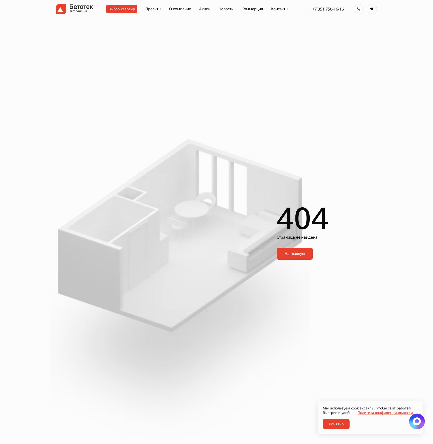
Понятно (336, 423)
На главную (295, 253)
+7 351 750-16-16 (328, 9)
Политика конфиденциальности (385, 412)
